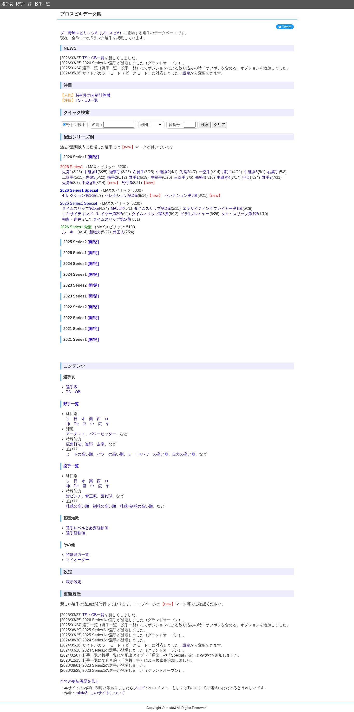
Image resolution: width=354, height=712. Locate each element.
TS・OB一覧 (93, 58)
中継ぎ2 (163, 172)
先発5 (67, 183)
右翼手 (273, 172)
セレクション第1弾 (78, 195)
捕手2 (112, 177)
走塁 (101, 444)
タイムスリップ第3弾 (150, 214)
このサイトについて (107, 693)
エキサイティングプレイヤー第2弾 (92, 214)
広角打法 (73, 444)
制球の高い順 (104, 506)
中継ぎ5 (88, 183)
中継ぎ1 (91, 172)
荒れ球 (106, 496)
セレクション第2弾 (121, 195)
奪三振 (91, 496)
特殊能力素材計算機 (93, 95)
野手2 (267, 177)
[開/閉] (93, 157)
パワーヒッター (102, 434)
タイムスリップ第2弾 (152, 208)
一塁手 (204, 172)
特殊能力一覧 (77, 555)
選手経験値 (75, 533)
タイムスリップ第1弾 (80, 208)
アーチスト (75, 434)
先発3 (90, 177)
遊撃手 (115, 172)
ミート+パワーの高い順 (148, 454)
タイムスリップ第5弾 (111, 219)
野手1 (134, 177)
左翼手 (138, 172)
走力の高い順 (183, 454)
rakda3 (81, 693)
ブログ (139, 688)
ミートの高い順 (79, 454)
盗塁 (89, 444)
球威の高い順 (77, 506)
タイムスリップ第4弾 (239, 214)
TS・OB (73, 392)
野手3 (127, 183)
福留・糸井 (71, 219)
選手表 (7, 4)
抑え (246, 177)
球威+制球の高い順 (136, 506)
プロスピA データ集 (80, 13)
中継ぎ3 (251, 172)
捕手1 (227, 172)
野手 (70, 125)
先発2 (184, 172)
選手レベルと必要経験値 (87, 528)
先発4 (200, 177)
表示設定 (73, 582)
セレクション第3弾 (180, 195)
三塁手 (179, 177)
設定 (186, 73)
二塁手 (68, 177)
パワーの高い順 (110, 454)
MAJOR (117, 208)
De (76, 424)
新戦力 (95, 232)
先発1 (67, 172)
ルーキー (70, 232)
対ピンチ (73, 496)
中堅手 (156, 177)
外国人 (118, 232)
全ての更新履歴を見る (79, 681)
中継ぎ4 (223, 177)
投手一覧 (42, 4)
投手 (81, 125)
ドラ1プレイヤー (195, 214)
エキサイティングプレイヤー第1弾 (213, 208)
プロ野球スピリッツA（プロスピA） (91, 33)
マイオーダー (77, 560)
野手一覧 (24, 4)
